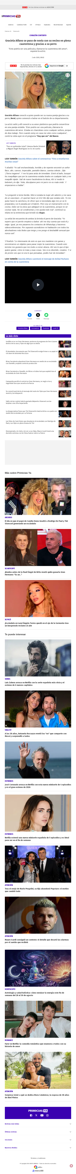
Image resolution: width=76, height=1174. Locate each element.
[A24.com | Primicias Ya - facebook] (31, 1115)
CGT (31, 25)
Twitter (38, 318)
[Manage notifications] (71, 1165)
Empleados (47, 25)
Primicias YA (8, 31)
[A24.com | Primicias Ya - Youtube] (41, 1115)
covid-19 (55, 328)
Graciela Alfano (23, 328)
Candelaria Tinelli (21, 25)
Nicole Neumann (58, 25)
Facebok (30, 318)
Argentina (69, 25)
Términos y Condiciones (38, 1158)
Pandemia (46, 328)
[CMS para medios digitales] (38, 1170)
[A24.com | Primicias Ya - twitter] (36, 1115)
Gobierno (10, 25)
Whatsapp (46, 318)
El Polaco (38, 25)
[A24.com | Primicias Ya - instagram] (47, 1115)
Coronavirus (35, 328)
